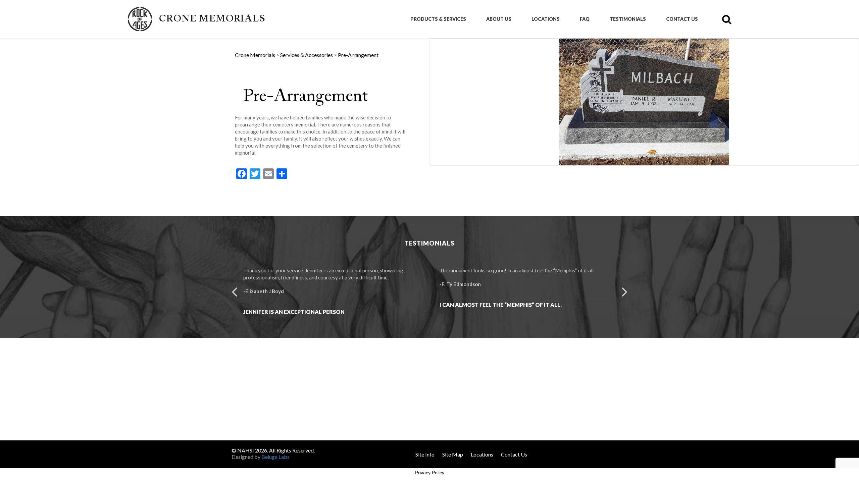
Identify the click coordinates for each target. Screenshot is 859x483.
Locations (546, 19)
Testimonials (628, 19)
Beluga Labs (275, 456)
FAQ (585, 19)
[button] (234, 291)
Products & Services (438, 19)
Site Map (452, 454)
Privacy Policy (429, 472)
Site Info (425, 454)
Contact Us (682, 19)
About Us (498, 19)
